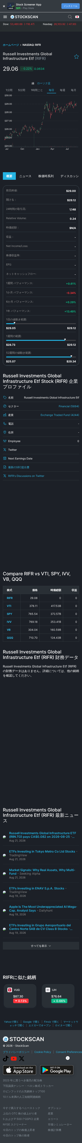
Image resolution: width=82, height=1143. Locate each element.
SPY (9, 613)
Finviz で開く (51, 1021)
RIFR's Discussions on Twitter (26, 475)
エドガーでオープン (40, 1025)
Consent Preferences (69, 1051)
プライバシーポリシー (16, 1051)
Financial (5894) (69, 406)
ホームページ (11, 44)
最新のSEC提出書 (18, 467)
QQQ (10, 637)
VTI (9, 605)
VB (8, 629)
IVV (9, 621)
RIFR (10, 598)
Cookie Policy (42, 1051)
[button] (5, 16)
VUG (17, 989)
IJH (54, 989)
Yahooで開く (11, 1021)
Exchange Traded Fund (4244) (60, 415)
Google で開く (31, 1021)
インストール (70, 6)
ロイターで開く (63, 1025)
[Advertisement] (41, 160)
